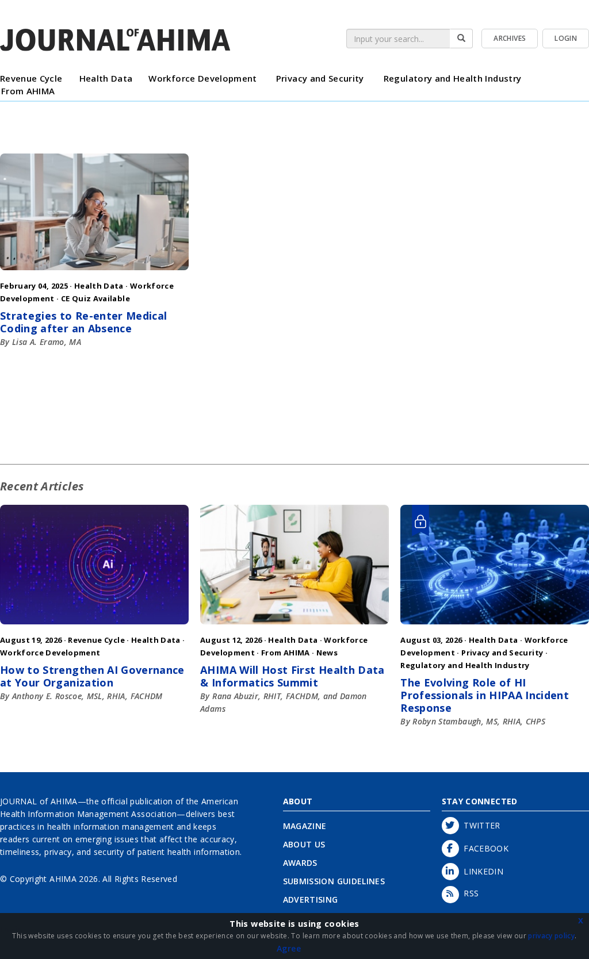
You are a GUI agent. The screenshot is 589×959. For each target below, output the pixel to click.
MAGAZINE (305, 825)
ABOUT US (304, 844)
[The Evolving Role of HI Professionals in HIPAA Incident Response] (494, 627)
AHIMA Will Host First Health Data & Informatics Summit (292, 676)
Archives (510, 38)
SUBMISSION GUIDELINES (334, 881)
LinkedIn (481, 871)
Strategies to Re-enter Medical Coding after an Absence (83, 322)
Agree (289, 948)
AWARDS (300, 862)
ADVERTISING (310, 899)
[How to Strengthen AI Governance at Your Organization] (94, 627)
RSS (469, 893)
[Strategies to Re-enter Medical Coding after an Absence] (94, 272)
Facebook (484, 848)
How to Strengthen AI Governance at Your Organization (92, 676)
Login (565, 38)
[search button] (461, 38)
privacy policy (551, 936)
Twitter (479, 825)
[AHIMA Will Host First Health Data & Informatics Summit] (294, 627)
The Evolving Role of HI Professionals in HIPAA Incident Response (484, 695)
